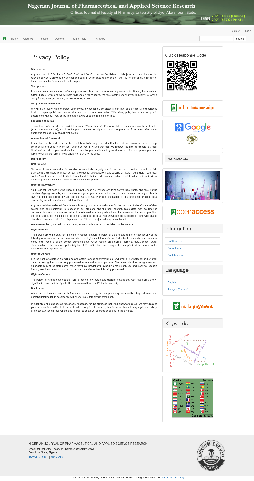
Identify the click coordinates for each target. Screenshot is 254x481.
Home (14, 38)
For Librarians (175, 255)
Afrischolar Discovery (172, 477)
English (172, 282)
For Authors (174, 248)
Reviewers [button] (100, 38)
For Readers (175, 241)
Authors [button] (59, 38)
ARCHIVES (57, 457)
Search (240, 38)
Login (248, 30)
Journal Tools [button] (79, 38)
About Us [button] (28, 38)
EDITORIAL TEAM (39, 457)
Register (235, 30)
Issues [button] (44, 38)
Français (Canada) (178, 289)
